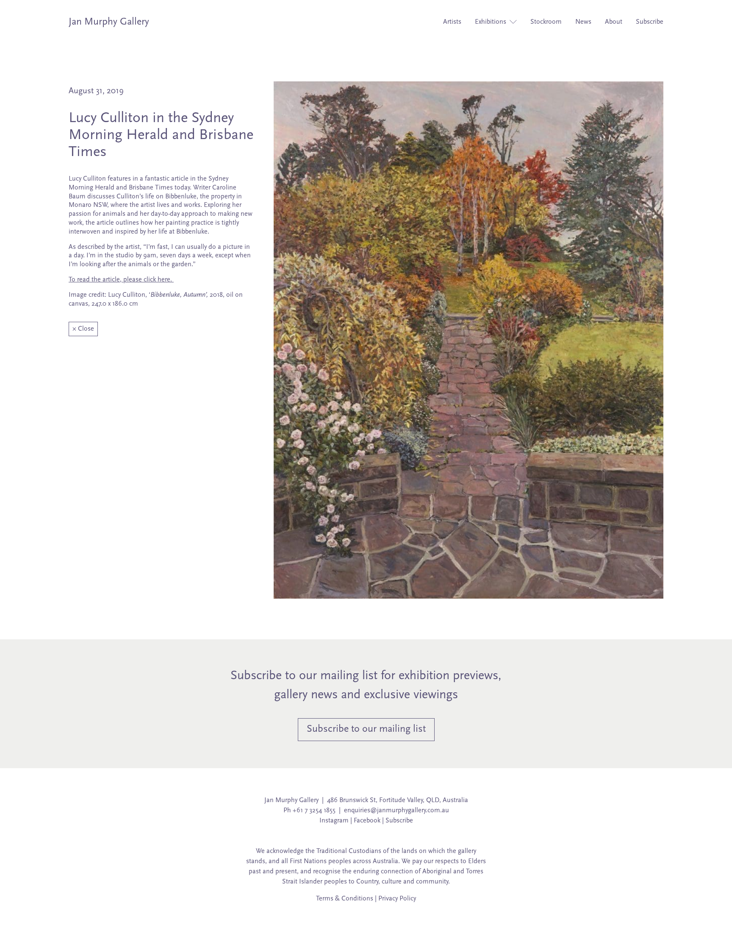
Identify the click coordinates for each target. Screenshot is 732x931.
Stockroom (546, 22)
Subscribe (649, 22)
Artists (452, 22)
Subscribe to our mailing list (366, 729)
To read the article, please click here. (121, 279)
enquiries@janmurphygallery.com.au (396, 810)
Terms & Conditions (344, 898)
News (583, 22)
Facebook (367, 820)
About (613, 22)
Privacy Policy (397, 898)
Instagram (334, 820)
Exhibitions (491, 22)
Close (83, 329)
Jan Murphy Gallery (109, 22)
